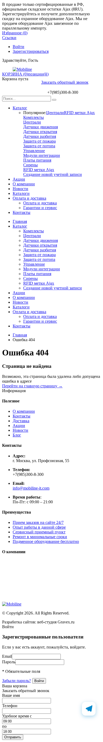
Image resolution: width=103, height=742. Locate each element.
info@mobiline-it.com (31, 488)
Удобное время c (17, 716)
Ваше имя (11, 695)
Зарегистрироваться (31, 51)
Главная (20, 221)
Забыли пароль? (16, 680)
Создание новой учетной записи (52, 174)
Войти (18, 46)
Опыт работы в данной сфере (39, 527)
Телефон (9, 705)
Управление (34, 150)
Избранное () (14, 33)
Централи (55, 112)
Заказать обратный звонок (64, 82)
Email (7, 656)
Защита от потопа (39, 146)
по (4, 726)
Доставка (21, 421)
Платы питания (37, 160)
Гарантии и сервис (40, 207)
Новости (20, 188)
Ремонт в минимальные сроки (40, 536)
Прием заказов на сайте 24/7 (38, 522)
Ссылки (9, 37)
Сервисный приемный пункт (39, 532)
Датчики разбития (39, 136)
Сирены (30, 165)
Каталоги (21, 193)
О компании (24, 184)
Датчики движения (40, 127)
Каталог (20, 108)
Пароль (8, 662)
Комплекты (33, 117)
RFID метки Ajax (79, 112)
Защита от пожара (39, 141)
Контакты (21, 212)
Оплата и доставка (29, 198)
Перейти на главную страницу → (32, 386)
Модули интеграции (41, 155)
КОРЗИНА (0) (15, 74)
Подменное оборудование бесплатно (46, 541)
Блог (17, 435)
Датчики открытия (40, 131)
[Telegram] (89, 709)
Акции (19, 179)
